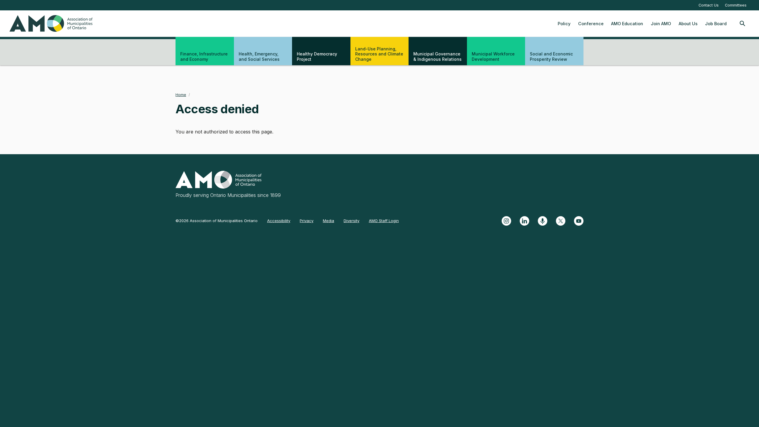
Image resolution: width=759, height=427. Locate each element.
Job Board (716, 23)
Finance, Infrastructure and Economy (204, 56)
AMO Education (627, 23)
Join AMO (661, 23)
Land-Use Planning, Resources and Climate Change (379, 54)
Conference (591, 23)
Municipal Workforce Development (493, 56)
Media (328, 220)
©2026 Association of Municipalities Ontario (217, 220)
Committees (736, 5)
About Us (688, 23)
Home (181, 95)
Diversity (351, 220)
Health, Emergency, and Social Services (259, 56)
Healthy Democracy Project (317, 56)
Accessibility (278, 220)
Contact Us (709, 5)
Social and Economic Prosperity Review (551, 56)
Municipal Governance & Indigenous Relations (437, 56)
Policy (564, 23)
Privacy (306, 220)
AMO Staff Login (384, 220)
